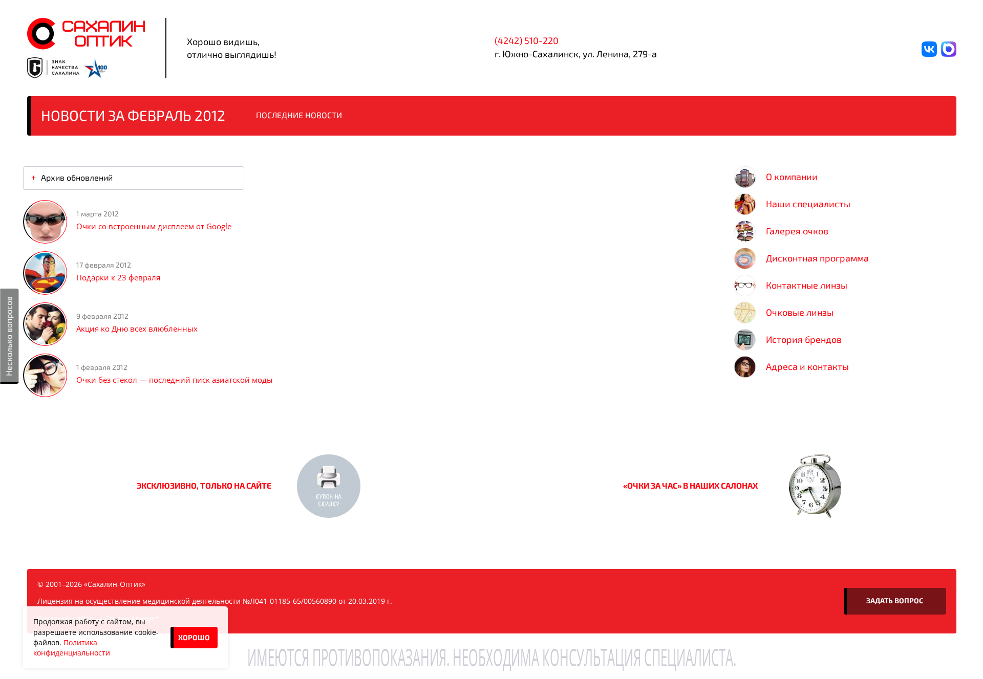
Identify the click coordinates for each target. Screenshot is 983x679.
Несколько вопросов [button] (8, 336)
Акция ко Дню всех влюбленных (137, 328)
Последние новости (299, 115)
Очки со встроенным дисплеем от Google (153, 226)
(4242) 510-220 (527, 40)
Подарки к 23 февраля (118, 277)
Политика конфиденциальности (71, 648)
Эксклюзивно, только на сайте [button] (204, 485)
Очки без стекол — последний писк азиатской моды (174, 380)
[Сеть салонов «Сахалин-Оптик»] (86, 34)
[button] (328, 486)
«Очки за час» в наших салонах (690, 485)
